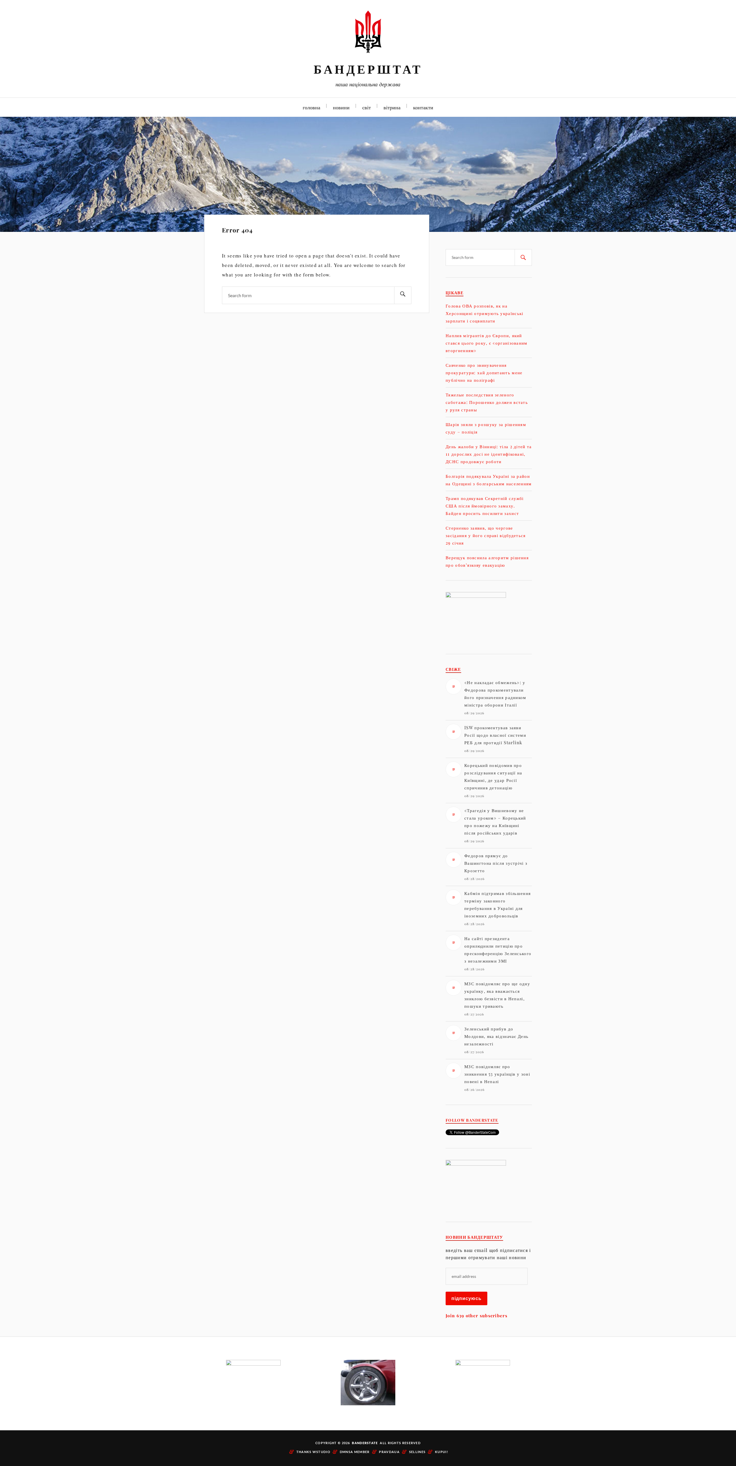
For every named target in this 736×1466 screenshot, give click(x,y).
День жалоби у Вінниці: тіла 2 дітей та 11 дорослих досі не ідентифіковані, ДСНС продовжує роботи (489, 453)
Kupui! (441, 1452)
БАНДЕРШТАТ (368, 69)
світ (366, 107)
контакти (423, 107)
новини (341, 107)
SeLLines (417, 1452)
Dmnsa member (355, 1452)
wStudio (321, 1452)
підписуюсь (466, 1298)
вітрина (392, 107)
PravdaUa (389, 1452)
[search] (402, 295)
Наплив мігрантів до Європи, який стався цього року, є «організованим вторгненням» (487, 342)
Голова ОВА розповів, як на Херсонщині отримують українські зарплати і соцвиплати (484, 313)
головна (311, 107)
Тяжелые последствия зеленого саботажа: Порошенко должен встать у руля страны (487, 402)
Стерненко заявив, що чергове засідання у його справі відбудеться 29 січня (486, 535)
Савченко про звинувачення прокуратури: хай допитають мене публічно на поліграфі (484, 372)
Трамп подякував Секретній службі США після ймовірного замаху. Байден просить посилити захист (485, 505)
